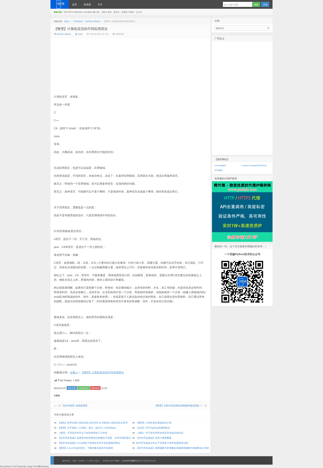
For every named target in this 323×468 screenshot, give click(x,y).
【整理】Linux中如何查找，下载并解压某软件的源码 (85, 447)
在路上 (59, 4)
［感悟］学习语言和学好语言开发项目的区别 (159, 432)
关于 (100, 4)
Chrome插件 (220, 165)
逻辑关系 (95, 388)
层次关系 (72, 388)
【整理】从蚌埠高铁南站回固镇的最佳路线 (176, 405)
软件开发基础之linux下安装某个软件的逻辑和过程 (162, 442)
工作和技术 (78, 21)
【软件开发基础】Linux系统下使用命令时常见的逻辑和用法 (89, 442)
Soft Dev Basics (93, 21)
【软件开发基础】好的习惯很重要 (153, 437)
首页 (74, 4)
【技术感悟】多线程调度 (74, 405)
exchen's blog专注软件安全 (254, 165)
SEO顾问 (218, 170)
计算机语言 (84, 388)
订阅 (265, 4)
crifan (80, 33)
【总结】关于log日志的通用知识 (153, 427)
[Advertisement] (102, 63)
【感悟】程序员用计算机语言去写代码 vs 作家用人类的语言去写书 (93, 422)
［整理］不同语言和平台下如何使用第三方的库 (82, 432)
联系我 (87, 4)
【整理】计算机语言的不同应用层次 (81, 28)
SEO (142, 460)
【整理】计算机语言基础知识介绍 (153, 422)
